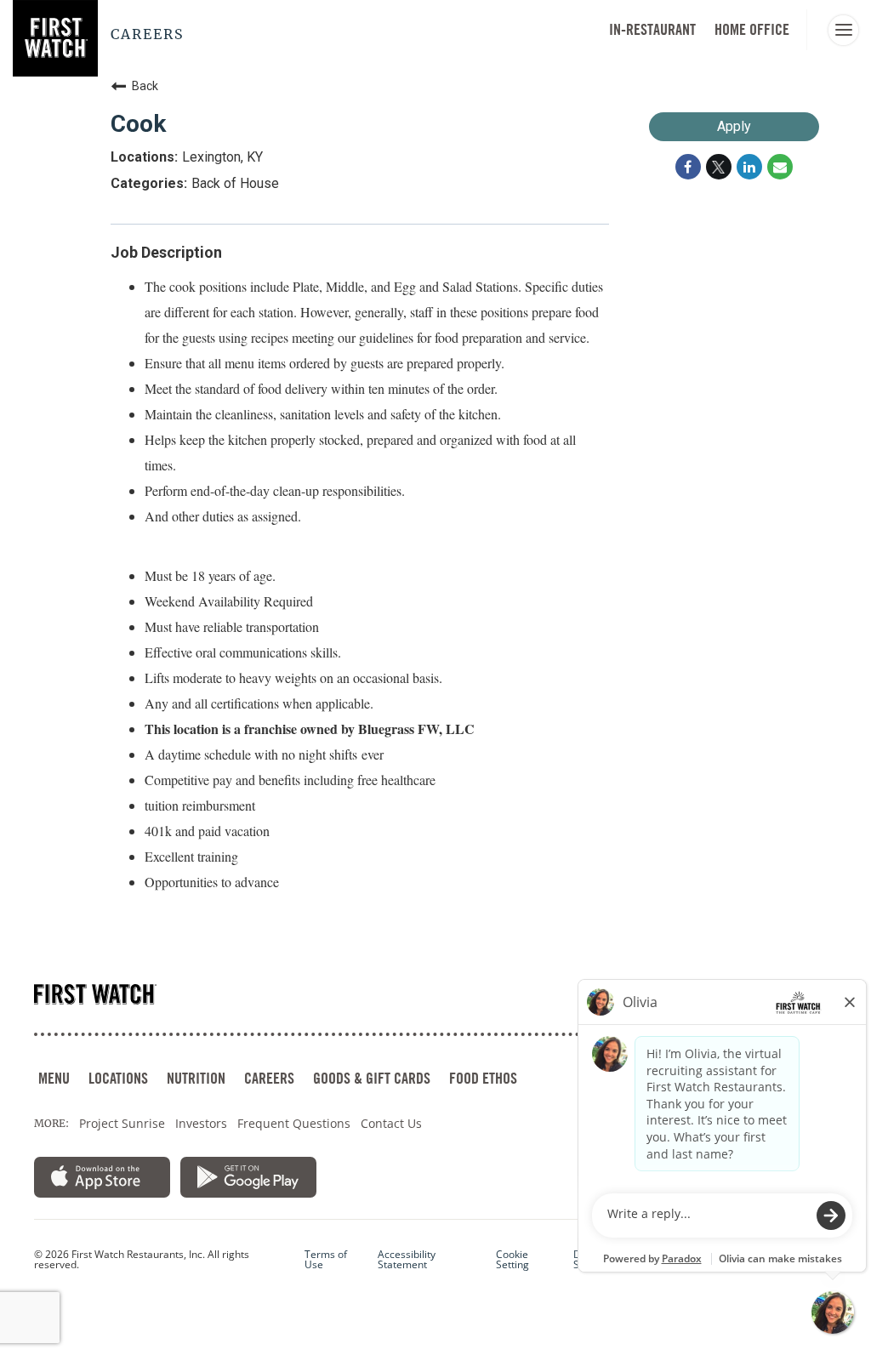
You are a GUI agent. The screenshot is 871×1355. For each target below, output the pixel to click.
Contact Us (391, 1123)
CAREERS (269, 1078)
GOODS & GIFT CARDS (371, 1078)
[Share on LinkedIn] (749, 166)
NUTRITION (196, 1078)
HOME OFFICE (751, 29)
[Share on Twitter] (718, 166)
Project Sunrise (122, 1123)
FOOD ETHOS (483, 1078)
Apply (734, 126)
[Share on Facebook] (688, 166)
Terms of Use (326, 1260)
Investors (201, 1123)
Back (145, 86)
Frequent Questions (293, 1123)
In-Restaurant (652, 29)
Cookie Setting (512, 1260)
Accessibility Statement (407, 1260)
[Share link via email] (780, 166)
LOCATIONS (118, 1078)
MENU (54, 1078)
